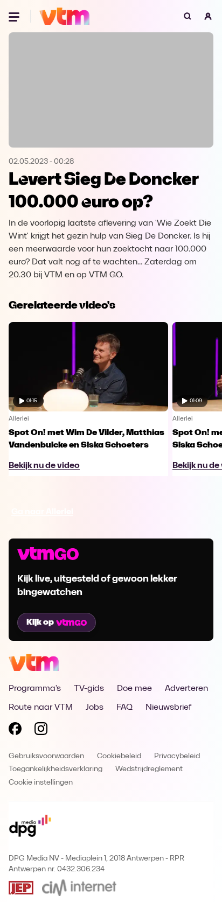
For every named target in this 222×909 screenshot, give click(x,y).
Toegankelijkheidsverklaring (55, 769)
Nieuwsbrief (168, 707)
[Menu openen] (15, 16)
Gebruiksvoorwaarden (46, 756)
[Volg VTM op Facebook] (15, 730)
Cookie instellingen (41, 783)
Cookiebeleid (119, 756)
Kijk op (40, 622)
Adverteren (186, 688)
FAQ (124, 707)
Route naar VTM (41, 707)
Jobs (94, 707)
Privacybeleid (177, 756)
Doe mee (134, 688)
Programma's (35, 688)
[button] (208, 16)
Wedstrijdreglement (149, 769)
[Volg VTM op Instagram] (40, 730)
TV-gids (89, 688)
